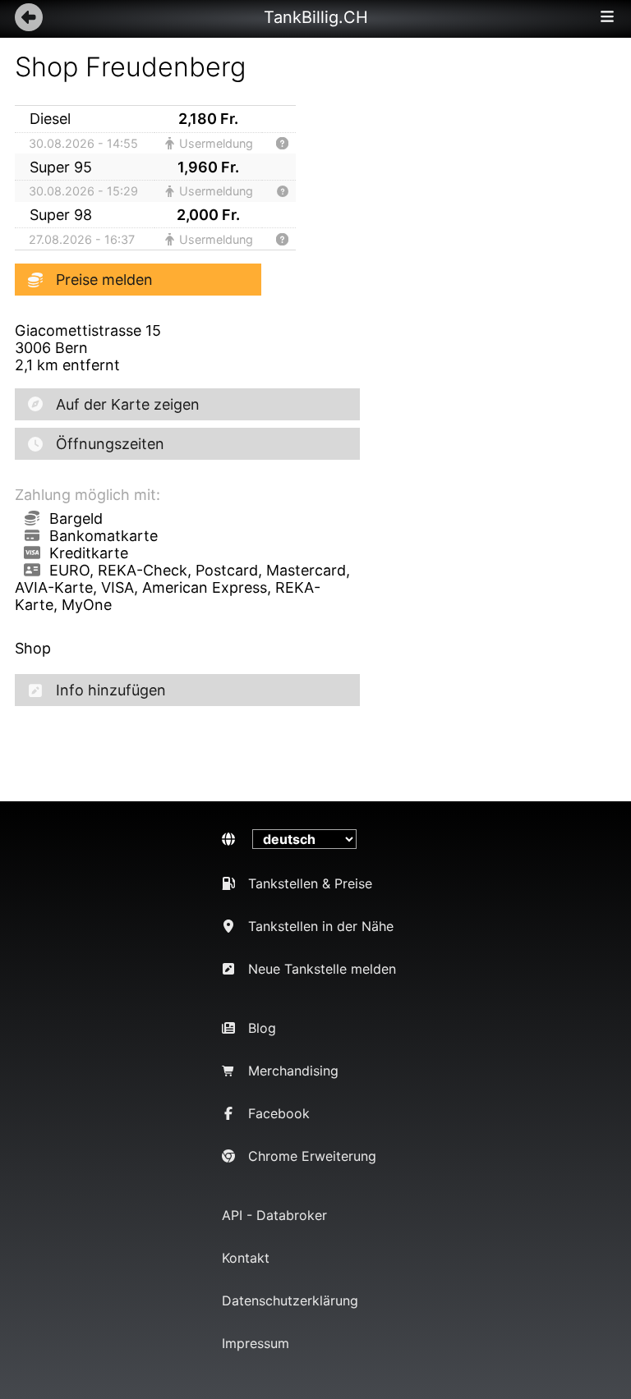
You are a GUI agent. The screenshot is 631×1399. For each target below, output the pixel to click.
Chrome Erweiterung (312, 1156)
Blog (262, 1028)
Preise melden (104, 279)
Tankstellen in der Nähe (321, 926)
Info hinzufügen (111, 690)
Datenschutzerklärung (290, 1300)
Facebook (279, 1113)
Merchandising (293, 1070)
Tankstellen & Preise (310, 883)
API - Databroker (274, 1215)
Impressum (255, 1343)
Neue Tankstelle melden (322, 969)
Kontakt (245, 1258)
